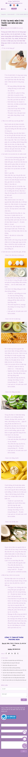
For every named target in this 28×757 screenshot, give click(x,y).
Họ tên (2, 722)
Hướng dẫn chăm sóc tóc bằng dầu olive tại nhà (14, 677)
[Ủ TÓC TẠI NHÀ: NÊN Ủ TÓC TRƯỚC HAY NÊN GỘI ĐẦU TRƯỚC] (14, 9)
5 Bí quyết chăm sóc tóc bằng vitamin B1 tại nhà (14, 675)
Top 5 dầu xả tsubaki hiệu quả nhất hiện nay (13, 660)
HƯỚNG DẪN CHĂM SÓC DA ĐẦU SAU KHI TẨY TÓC (14, 670)
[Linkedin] (12, 653)
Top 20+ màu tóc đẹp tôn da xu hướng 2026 (13, 672)
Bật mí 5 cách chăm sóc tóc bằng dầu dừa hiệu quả (14, 680)
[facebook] (10, 5)
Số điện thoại (4, 734)
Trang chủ (3, 14)
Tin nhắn (3, 740)
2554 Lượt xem (19, 28)
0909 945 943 (17, 1)
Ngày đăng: (5, 28)
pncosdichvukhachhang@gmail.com (14, 3)
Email (2, 728)
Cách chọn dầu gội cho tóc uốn (10, 665)
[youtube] (14, 5)
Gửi (24, 699)
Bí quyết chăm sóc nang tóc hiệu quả (11, 663)
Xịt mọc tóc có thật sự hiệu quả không (11, 667)
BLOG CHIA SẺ (11, 14)
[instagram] (17, 5)
